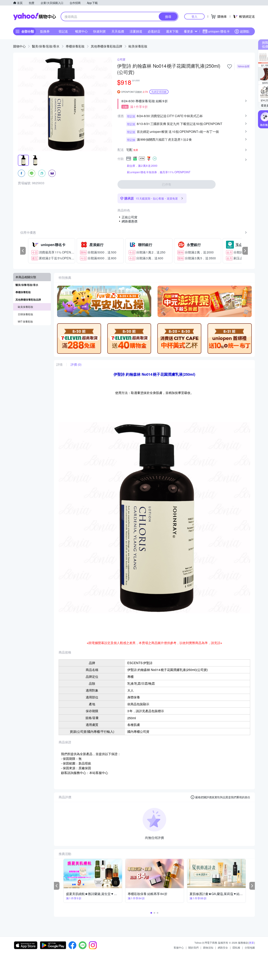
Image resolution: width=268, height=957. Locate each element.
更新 (251, 942)
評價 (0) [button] (76, 364)
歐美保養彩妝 (138, 46)
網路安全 (223, 947)
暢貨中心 (81, 31)
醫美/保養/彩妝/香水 (45, 46)
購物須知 (208, 947)
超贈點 (244, 31)
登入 (194, 16)
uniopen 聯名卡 (219, 31)
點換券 (45, 31)
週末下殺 (172, 31)
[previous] (23, 251)
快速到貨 (99, 31)
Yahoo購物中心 (34, 16)
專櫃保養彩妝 (75, 46)
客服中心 (179, 947)
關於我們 (193, 947)
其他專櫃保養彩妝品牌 (106, 46)
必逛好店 (154, 31)
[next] (245, 251)
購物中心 (19, 46)
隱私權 (236, 947)
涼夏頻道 (136, 31)
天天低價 (117, 31)
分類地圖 (250, 947)
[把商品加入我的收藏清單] (229, 66)
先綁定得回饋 (159, 92)
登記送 (63, 31)
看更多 (188, 31)
